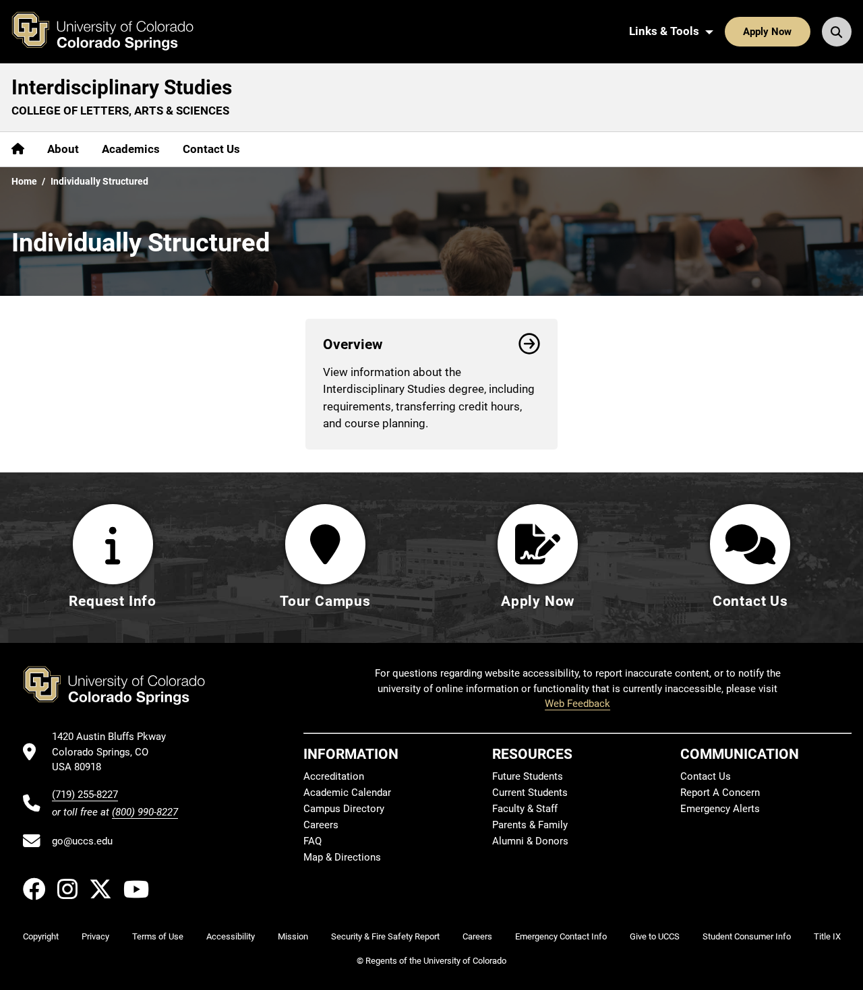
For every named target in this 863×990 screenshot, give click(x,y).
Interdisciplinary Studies (121, 87)
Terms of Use (157, 936)
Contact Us (211, 149)
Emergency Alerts (720, 809)
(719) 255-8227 (85, 794)
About (63, 149)
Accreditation (333, 776)
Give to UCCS (655, 936)
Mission (293, 936)
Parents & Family (530, 825)
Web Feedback (577, 704)
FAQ (312, 841)
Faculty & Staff (525, 809)
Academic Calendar (347, 792)
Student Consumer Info (747, 936)
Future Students (527, 776)
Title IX (827, 936)
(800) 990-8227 (145, 812)
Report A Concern (720, 792)
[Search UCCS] (837, 32)
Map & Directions (342, 857)
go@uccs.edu (82, 841)
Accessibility (230, 936)
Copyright (41, 936)
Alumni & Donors (530, 841)
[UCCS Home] (112, 31)
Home (24, 181)
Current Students (530, 792)
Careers (320, 825)
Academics (131, 149)
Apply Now (767, 32)
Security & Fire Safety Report (385, 936)
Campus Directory (343, 809)
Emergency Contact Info (561, 936)
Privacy (95, 936)
